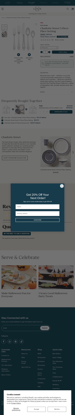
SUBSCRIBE (37, 220)
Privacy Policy (16, 403)
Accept (36, 409)
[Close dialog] (62, 186)
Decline (57, 409)
